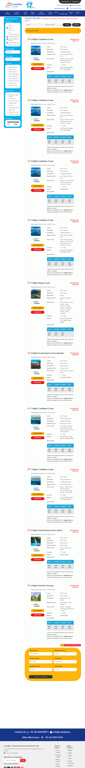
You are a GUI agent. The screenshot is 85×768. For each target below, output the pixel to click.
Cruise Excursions (41, 13)
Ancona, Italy (12, 98)
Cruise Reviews (65, 1)
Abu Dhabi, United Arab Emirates (15, 96)
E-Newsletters (63, 13)
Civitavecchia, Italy (13, 112)
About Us (71, 13)
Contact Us (77, 13)
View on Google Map (12, 753)
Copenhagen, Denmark (14, 114)
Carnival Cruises (13, 83)
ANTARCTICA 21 (13, 72)
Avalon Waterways (13, 78)
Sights (70, 755)
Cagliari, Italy (12, 110)
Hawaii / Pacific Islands (14, 44)
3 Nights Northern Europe (42, 586)
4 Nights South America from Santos (46, 530)
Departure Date (59, 650)
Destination (34, 650)
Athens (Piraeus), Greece (15, 101)
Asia (10, 32)
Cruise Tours (33, 13)
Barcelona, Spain (13, 103)
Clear (67, 24)
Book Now (37, 68)
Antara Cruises (12, 69)
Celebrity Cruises (13, 85)
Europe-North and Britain (15, 42)
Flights (70, 750)
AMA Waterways (13, 67)
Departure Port (35, 666)
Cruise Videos (50, 13)
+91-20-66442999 (63, 5)
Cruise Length (34, 658)
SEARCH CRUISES (40, 676)
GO (23, 760)
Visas (69, 758)
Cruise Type (58, 666)
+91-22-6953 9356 (75, 8)
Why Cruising (7, 13)
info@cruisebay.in (76, 5)
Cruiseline (57, 658)
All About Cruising (17, 13)
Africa (10, 25)
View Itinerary (37, 64)
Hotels (70, 753)
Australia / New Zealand (15, 34)
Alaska (10, 27)
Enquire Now (75, 1)
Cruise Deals (25, 13)
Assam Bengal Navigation (15, 74)
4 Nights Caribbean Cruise (42, 100)
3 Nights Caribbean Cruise (42, 39)
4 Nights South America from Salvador (47, 353)
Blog (56, 12)
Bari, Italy (11, 105)
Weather (70, 765)
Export (77, 24)
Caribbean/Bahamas (14, 36)
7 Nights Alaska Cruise (40, 283)
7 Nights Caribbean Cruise (42, 220)
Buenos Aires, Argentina (15, 107)
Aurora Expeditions (13, 76)
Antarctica (11, 30)
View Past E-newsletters (11, 763)
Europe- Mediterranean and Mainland (16, 39)
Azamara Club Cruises (14, 80)
